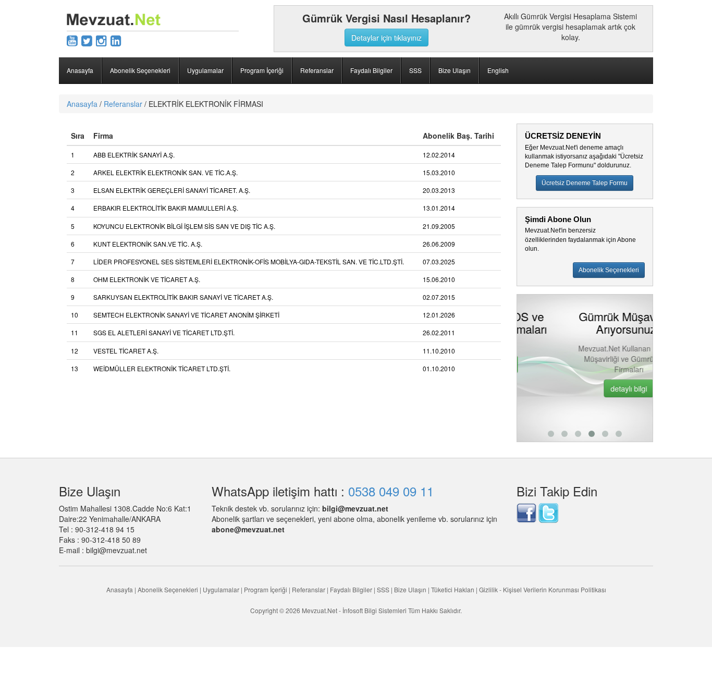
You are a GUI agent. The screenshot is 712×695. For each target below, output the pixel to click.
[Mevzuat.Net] (114, 18)
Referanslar (317, 70)
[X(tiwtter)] (86, 40)
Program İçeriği (262, 70)
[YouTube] (72, 40)
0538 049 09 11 (391, 491)
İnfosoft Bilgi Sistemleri (374, 610)
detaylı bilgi (591, 388)
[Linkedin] (116, 40)
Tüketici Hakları (453, 589)
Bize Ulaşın (454, 70)
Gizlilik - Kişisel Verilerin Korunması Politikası (542, 589)
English (498, 70)
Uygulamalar (205, 70)
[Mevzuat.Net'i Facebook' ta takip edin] (526, 512)
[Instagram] (101, 40)
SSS (415, 70)
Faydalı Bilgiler (371, 70)
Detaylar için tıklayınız (386, 37)
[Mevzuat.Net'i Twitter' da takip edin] (548, 512)
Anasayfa (80, 70)
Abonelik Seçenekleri (140, 70)
